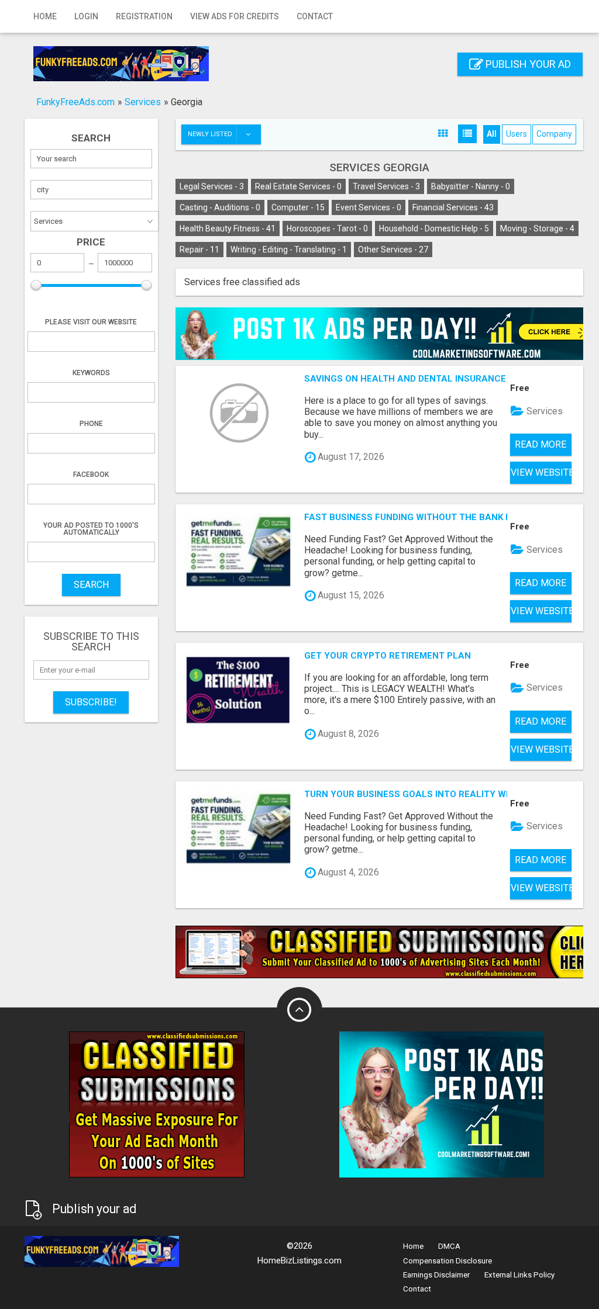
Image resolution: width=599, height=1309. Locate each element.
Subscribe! (91, 702)
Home (45, 16)
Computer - (298, 207)
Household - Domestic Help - (434, 228)
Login (86, 16)
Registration (144, 16)
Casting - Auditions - (220, 207)
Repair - (199, 249)
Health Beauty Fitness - (228, 228)
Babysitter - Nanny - (470, 186)
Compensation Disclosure (447, 1260)
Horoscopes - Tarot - (327, 228)
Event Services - (368, 207)
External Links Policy (519, 1274)
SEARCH (91, 584)
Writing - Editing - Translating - (288, 249)
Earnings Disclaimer (436, 1274)
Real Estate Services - (298, 186)
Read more (540, 444)
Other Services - (393, 249)
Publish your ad (527, 64)
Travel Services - (386, 186)
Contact (315, 16)
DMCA (449, 1246)
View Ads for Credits (234, 16)
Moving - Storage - (537, 228)
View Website (541, 472)
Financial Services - (453, 207)
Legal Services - (212, 186)
